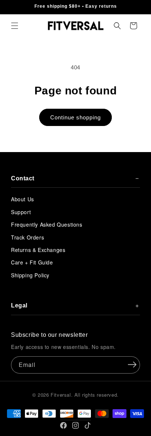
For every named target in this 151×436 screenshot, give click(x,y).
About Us (22, 199)
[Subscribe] (132, 364)
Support (21, 212)
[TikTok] (87, 425)
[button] (15, 26)
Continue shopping (75, 117)
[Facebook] (63, 425)
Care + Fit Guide (32, 262)
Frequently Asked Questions (46, 224)
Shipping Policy (30, 275)
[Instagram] (75, 425)
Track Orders (27, 237)
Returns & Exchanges (38, 249)
